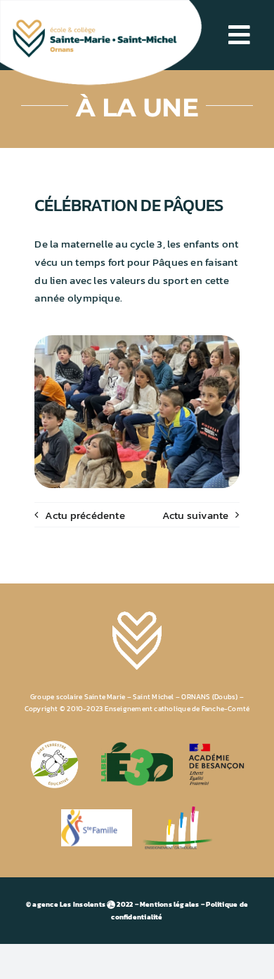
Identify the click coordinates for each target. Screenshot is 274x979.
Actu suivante (195, 515)
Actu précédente (84, 515)
